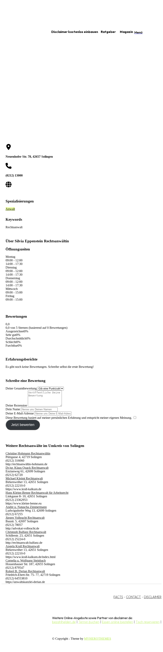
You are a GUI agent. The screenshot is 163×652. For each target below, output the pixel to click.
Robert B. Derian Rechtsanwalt (25, 571)
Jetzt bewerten (22, 425)
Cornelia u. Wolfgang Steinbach (26, 560)
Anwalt (10, 209)
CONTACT (133, 597)
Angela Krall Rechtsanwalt (23, 546)
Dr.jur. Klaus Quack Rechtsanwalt (27, 467)
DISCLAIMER (152, 597)
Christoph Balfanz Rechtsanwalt (26, 532)
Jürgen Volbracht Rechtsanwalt (25, 517)
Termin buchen (88, 622)
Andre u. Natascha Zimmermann (26, 507)
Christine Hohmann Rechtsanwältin (28, 453)
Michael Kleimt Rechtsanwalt (24, 478)
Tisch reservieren (148, 622)
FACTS (118, 597)
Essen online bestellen (117, 622)
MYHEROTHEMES (97, 638)
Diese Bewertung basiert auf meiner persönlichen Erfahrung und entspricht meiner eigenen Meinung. (69, 417)
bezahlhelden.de (64, 622)
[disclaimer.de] (21, 32)
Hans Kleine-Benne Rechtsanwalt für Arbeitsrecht (37, 492)
